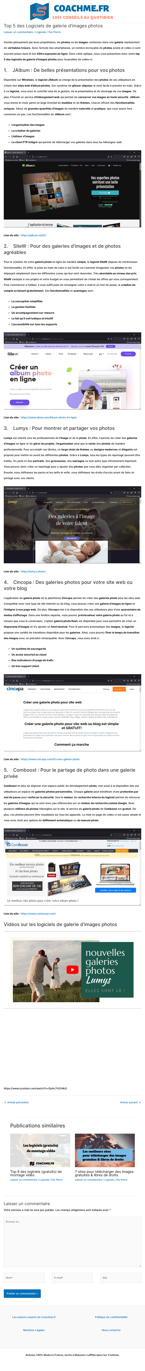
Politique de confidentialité (111, 1317)
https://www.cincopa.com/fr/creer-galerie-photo (50, 759)
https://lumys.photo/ (33, 571)
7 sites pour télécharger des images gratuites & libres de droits (104, 1173)
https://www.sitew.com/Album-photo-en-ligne (49, 417)
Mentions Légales (34, 1330)
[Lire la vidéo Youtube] (72, 969)
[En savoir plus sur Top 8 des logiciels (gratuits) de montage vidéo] (40, 1150)
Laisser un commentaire (18, 32)
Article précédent (16, 1102)
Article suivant (130, 1102)
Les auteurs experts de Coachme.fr (34, 1317)
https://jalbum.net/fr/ (33, 235)
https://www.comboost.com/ (38, 913)
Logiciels (40, 32)
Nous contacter (111, 1330)
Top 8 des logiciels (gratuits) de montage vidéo (36, 1173)
